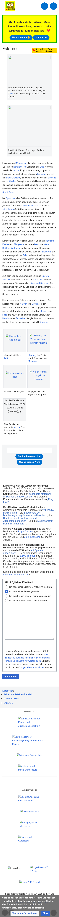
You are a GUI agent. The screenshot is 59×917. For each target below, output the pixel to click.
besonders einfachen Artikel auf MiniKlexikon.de (27, 495)
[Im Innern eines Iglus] (14, 376)
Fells (25, 255)
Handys (6, 318)
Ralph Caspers (25, 531)
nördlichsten (19, 166)
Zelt (6, 358)
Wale (46, 244)
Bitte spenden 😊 (21, 37)
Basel (11, 192)
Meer (36, 244)
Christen (43, 322)
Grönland (15, 177)
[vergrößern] (49, 87)
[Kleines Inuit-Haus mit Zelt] (14, 340)
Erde (42, 166)
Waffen (23, 303)
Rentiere (50, 240)
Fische (5, 244)
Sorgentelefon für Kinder (31, 667)
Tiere (10, 93)
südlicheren (8, 209)
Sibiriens (52, 177)
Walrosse (15, 248)
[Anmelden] (44, 6)
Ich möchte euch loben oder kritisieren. (28, 600)
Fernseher (20, 318)
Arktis (16, 170)
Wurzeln (6, 279)
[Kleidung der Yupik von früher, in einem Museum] (39, 340)
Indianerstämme (31, 205)
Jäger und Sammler (39, 283)
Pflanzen (37, 279)
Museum (32, 361)
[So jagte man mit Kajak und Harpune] (39, 377)
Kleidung (32, 355)
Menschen (21, 163)
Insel (8, 177)
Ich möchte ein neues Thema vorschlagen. (30, 596)
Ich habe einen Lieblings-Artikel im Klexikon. (30, 587)
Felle (4, 314)
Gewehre (36, 303)
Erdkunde (8, 703)
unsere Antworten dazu (15, 574)
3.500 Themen (28, 555)
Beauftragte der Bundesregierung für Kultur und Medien (24, 514)
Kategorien (7, 690)
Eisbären (46, 251)
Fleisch (43, 311)
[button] (24, 913)
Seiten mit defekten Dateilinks (19, 694)
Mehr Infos (41, 37)
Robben (6, 248)
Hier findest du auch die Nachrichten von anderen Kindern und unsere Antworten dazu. (27, 657)
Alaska (12, 181)
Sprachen (10, 198)
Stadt (5, 192)
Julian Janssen (32, 537)
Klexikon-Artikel (11, 698)
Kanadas (41, 174)
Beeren (45, 276)
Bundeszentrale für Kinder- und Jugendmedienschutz (20, 519)
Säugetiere (19, 244)
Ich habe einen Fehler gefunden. (25, 591)
